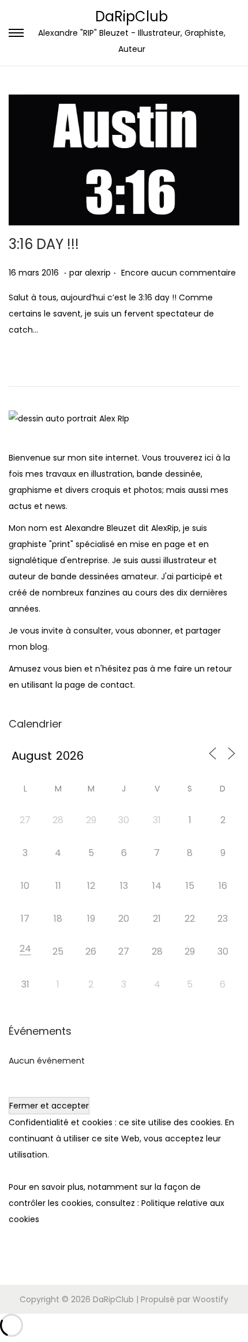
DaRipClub (131, 16)
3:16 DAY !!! (44, 244)
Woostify (210, 1299)
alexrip (98, 272)
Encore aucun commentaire (178, 272)
